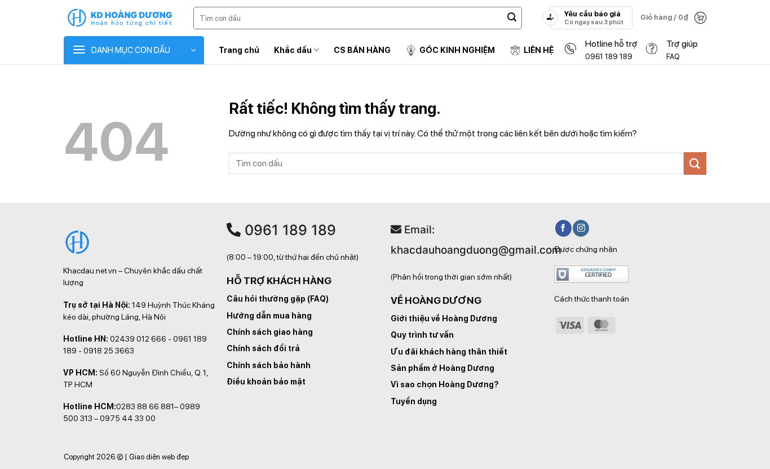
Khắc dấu (293, 50)
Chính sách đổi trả (263, 348)
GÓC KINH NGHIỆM (457, 50)
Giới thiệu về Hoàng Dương (444, 318)
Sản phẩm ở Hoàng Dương (442, 368)
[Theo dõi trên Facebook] (563, 228)
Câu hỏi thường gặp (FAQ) (278, 298)
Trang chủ (239, 50)
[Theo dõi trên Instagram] (581, 228)
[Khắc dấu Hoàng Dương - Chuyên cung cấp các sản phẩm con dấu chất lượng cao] (120, 18)
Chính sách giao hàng (270, 332)
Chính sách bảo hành (269, 365)
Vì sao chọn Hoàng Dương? (445, 384)
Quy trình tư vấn (422, 334)
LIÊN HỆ (539, 50)
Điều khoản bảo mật (266, 381)
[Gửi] (511, 18)
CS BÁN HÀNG (362, 50)
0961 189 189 (288, 230)
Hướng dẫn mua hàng (269, 315)
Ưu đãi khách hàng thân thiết (449, 351)
